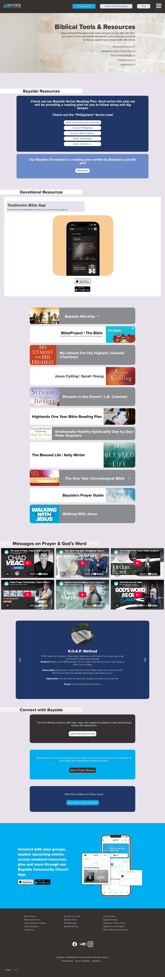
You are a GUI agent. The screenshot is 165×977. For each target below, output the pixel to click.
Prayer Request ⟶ (126, 59)
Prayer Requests (31, 926)
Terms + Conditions (82, 961)
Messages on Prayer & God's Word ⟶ (118, 50)
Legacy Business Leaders (35, 923)
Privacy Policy (67, 961)
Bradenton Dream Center (114, 923)
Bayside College (110, 920)
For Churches (109, 916)
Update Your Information (113, 926)
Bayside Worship (71, 926)
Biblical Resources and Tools (115, 930)
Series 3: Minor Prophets (82, 133)
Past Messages (70, 923)
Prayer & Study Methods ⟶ (122, 55)
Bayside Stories (70, 920)
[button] (159, 6)
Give (144, 6)
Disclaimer (96, 961)
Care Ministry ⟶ (127, 64)
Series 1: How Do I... (82, 144)
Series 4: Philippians (82, 127)
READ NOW (82, 170)
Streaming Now (84, 6)
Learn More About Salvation (82, 802)
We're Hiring (29, 916)
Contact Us (29, 930)
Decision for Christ (72, 916)
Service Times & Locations (116, 6)
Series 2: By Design (82, 138)
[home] (12, 6)
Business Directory (32, 920)
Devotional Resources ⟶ (124, 46)
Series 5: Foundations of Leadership (82, 122)
